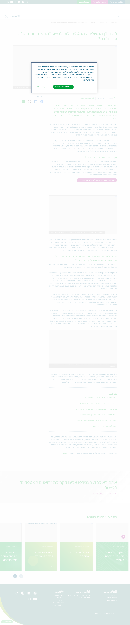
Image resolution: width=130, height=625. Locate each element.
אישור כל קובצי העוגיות (63, 87)
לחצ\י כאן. (86, 80)
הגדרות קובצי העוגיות (43, 87)
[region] (64, 77)
